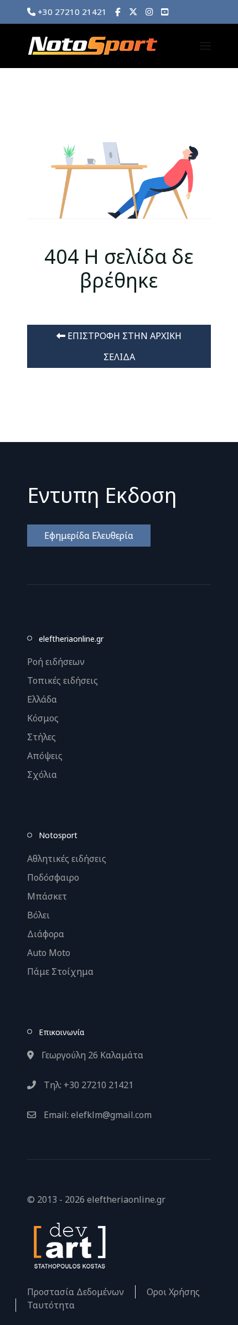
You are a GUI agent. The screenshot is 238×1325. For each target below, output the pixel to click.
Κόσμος (43, 718)
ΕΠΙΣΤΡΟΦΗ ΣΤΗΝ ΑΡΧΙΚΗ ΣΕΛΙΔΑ (123, 346)
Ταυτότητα (51, 1305)
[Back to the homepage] (92, 46)
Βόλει (38, 915)
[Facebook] (118, 11)
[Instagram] (149, 11)
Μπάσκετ (47, 896)
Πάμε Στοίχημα (60, 971)
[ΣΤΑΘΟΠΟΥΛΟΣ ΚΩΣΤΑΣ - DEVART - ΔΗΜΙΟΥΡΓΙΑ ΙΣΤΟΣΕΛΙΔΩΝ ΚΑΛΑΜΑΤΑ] (68, 1245)
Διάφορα (45, 934)
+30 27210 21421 (71, 11)
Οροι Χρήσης (173, 1292)
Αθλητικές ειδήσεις (66, 859)
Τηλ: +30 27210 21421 (87, 1085)
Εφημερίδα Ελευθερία (88, 535)
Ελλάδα (42, 699)
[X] (133, 11)
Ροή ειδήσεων (56, 662)
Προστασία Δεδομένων (75, 1292)
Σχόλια (42, 774)
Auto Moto (48, 953)
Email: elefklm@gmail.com (97, 1115)
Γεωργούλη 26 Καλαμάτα (91, 1055)
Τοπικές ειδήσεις (62, 680)
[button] (205, 46)
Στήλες (41, 737)
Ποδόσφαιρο (53, 877)
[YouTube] (164, 11)
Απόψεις (45, 756)
